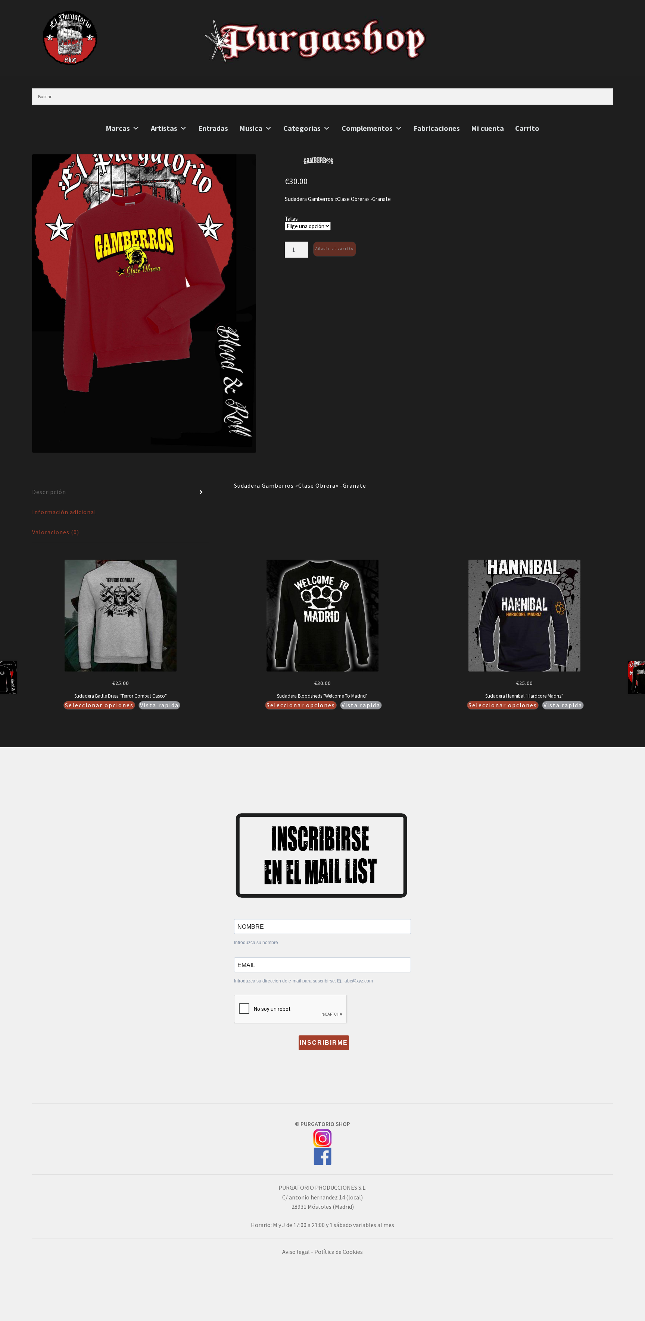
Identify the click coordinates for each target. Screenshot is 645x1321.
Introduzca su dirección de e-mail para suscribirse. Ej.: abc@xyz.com (303, 981)
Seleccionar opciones (99, 705)
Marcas (118, 128)
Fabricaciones (437, 128)
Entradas (213, 128)
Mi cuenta (487, 128)
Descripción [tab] (49, 492)
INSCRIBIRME (324, 1042)
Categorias (302, 128)
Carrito (527, 128)
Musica (250, 128)
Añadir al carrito (334, 248)
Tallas (291, 218)
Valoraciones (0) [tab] (55, 532)
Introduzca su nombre (256, 942)
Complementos (367, 128)
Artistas (164, 128)
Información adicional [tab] (64, 512)
